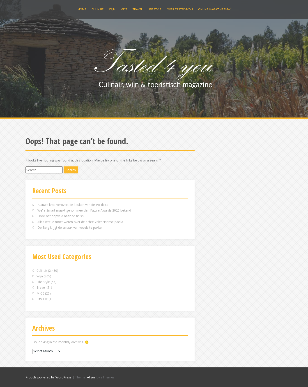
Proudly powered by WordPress (48, 377)
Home (82, 9)
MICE (124, 9)
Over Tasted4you (180, 9)
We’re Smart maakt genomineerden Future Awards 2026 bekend (84, 210)
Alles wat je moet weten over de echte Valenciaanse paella (80, 222)
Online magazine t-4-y (214, 9)
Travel (138, 9)
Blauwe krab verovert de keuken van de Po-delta (72, 205)
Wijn (112, 9)
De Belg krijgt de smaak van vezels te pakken (70, 227)
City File (42, 299)
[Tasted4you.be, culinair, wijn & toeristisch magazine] (154, 67)
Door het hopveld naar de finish (60, 216)
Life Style (154, 9)
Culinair (98, 9)
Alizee (91, 377)
